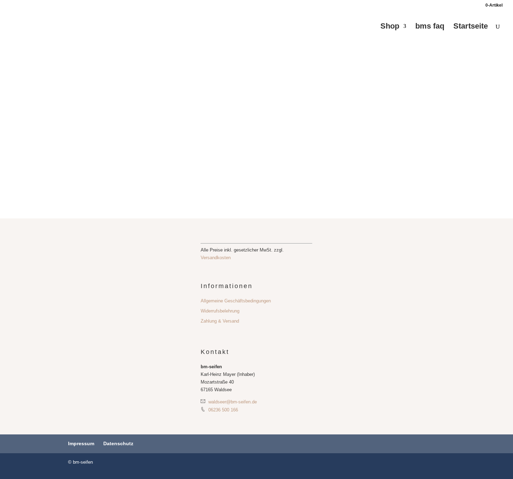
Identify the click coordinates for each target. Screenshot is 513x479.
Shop (389, 27)
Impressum (81, 443)
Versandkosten (216, 257)
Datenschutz (118, 443)
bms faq (429, 27)
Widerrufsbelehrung (220, 311)
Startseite (470, 27)
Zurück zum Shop (99, 103)
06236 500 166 (222, 409)
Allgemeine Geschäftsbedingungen (236, 300)
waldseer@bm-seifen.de (232, 401)
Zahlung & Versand (220, 321)
